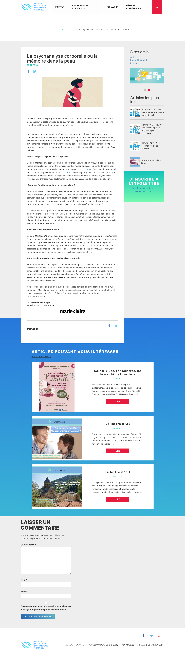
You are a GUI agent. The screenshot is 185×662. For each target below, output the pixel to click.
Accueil (56, 29)
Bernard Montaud (138, 60)
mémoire (88, 169)
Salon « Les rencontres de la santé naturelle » (117, 372)
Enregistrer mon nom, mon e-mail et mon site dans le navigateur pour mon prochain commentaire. (46, 608)
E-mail (25, 591)
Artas (132, 57)
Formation (112, 7)
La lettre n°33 (117, 424)
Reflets (133, 63)
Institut (59, 7)
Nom (24, 580)
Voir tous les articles (41, 356)
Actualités (70, 29)
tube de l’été (64, 172)
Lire (118, 401)
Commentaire (28, 544)
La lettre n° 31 (118, 472)
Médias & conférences (133, 7)
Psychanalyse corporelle (80, 7)
